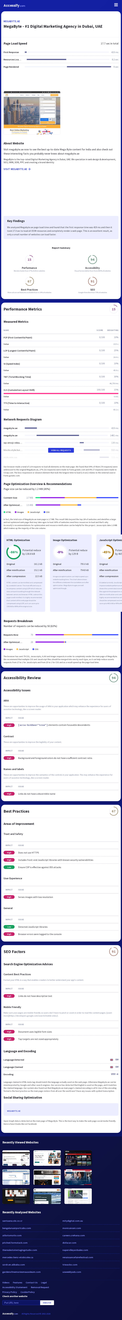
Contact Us (31, 1282)
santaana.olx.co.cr (12, 1220)
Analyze (47, 1302)
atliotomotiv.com (12, 1235)
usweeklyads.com (71, 1271)
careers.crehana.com (73, 1235)
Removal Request (40, 1287)
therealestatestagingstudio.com (19, 1249)
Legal (44, 1282)
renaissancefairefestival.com (77, 1257)
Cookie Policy (28, 1291)
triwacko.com (69, 1264)
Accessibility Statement (14, 1287)
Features (17, 1282)
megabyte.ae (12, 21)
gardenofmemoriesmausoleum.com (21, 1271)
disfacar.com (69, 1242)
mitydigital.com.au (72, 1220)
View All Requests (61, 450)
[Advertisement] (61, 81)
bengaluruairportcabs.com (16, 1228)
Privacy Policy (9, 1291)
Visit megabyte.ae (15, 169)
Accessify (14, 5)
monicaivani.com (71, 1228)
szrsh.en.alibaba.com (13, 1264)
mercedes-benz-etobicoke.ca (17, 1257)
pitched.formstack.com (15, 1242)
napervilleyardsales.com (75, 1249)
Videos (5, 1282)
